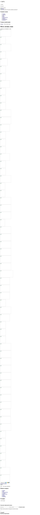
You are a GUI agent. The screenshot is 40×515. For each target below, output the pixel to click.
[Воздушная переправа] (3, 328)
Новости (3, 18)
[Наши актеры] (5, 481)
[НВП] (5, 87)
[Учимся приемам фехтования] (5, 204)
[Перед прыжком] (5, 247)
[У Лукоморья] (3, 109)
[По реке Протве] (3, 174)
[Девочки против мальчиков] (5, 50)
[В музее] (3, 72)
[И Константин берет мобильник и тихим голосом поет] (5, 240)
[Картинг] (5, 131)
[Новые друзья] (5, 320)
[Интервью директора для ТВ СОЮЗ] (3, 342)
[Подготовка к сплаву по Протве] (3, 459)
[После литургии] (5, 284)
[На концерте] (5, 393)
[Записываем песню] (3, 65)
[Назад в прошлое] (2, 189)
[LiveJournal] (9, 482)
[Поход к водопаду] (3, 335)
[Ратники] (5, 430)
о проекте (4, 14)
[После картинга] (3, 138)
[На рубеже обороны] (3, 58)
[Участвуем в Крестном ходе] (6, 277)
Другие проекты (5, 17)
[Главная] (2, 8)
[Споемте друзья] (5, 401)
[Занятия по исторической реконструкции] (5, 182)
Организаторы (4, 19)
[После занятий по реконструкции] (5, 36)
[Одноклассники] (7, 482)
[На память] (5, 386)
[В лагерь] (3, 43)
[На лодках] (3, 167)
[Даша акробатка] (5, 415)
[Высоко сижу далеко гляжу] (3, 306)
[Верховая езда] (5, 218)
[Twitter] (6, 482)
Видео (3, 16)
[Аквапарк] (5, 357)
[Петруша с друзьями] (3, 452)
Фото (3, 15)
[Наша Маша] (2, 196)
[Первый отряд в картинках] (3, 145)
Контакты (4, 496)
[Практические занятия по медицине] (3, 437)
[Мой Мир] (8, 482)
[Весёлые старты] (5, 269)
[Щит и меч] (5, 211)
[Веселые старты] (5, 116)
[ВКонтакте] (5, 482)
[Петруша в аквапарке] (5, 364)
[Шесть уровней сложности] (3, 94)
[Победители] (3, 466)
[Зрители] (5, 233)
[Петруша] (5, 313)
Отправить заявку (21, 507)
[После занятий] (5, 262)
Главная (3, 13)
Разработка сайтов (3, 483)
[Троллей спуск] (5, 255)
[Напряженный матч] (5, 123)
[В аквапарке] (5, 379)
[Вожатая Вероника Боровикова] (5, 408)
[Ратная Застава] (5, 350)
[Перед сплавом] (5, 160)
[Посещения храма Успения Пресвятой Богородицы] (5, 291)
